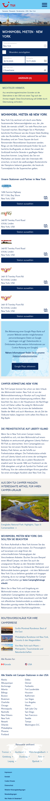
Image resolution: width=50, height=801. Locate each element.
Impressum (8, 772)
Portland (5, 734)
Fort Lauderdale (32, 689)
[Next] (42, 507)
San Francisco (31, 715)
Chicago (4, 705)
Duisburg (23, 756)
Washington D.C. (32, 724)
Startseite (5, 11)
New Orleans (6, 715)
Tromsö (5, 752)
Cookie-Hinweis (10, 781)
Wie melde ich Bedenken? (13, 798)
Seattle (28, 718)
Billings (4, 692)
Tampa (28, 721)
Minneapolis (6, 708)
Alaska (4, 679)
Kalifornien (30, 695)
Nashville (5, 712)
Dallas (27, 679)
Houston (29, 692)
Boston (4, 695)
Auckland (19, 752)
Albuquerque (7, 683)
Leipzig (11, 761)
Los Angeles (30, 702)
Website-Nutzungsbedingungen (15, 790)
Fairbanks (29, 686)
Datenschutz (9, 785)
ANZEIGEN (25, 78)
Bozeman (5, 699)
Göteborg (6, 756)
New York (5, 718)
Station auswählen (25, 203)
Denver (28, 683)
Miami (27, 705)
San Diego (29, 712)
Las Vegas (29, 699)
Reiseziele (12, 11)
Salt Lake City (31, 708)
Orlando (4, 724)
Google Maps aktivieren (25, 366)
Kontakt (7, 777)
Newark (4, 721)
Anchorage (6, 686)
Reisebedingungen (11, 794)
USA (29, 664)
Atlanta (4, 689)
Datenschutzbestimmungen (25, 356)
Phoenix (4, 731)
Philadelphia (6, 728)
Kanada (7, 664)
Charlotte (5, 702)
